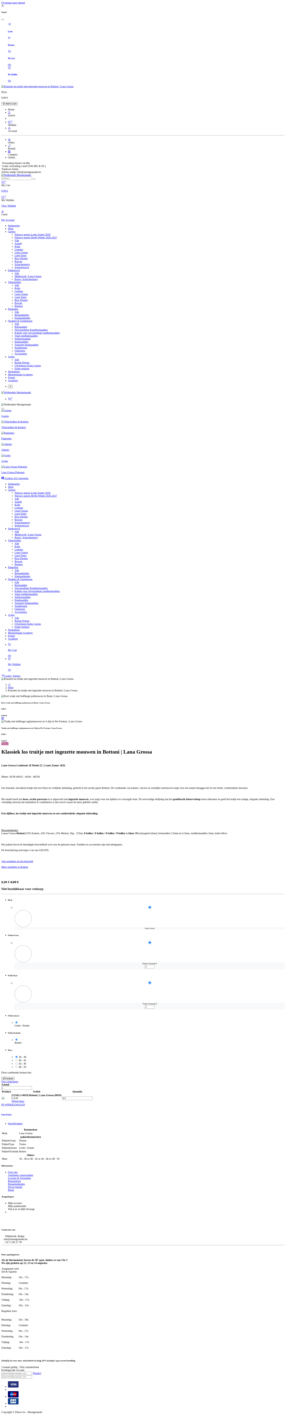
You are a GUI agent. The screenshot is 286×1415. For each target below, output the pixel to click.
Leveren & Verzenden (19, 1178)
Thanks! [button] (37, 1373)
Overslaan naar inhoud (13, 2)
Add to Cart (10, 103)
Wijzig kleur (18, 1101)
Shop (10, 687)
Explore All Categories (16, 478)
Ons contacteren (9, 1081)
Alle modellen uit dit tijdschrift (17, 861)
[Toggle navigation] (10, 386)
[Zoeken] (34, 179)
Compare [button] (9, 1078)
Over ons (13, 1172)
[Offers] (9, 139)
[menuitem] (14, 225)
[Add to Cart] (15, 969)
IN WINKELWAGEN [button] (13, 1104)
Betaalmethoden (16, 1184)
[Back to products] (2, 718)
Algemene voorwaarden (20, 1175)
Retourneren (14, 1181)
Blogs (11, 1190)
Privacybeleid (15, 1187)
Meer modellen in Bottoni (14, 867)
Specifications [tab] (15, 1123)
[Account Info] (9, 128)
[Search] (9, 112)
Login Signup (12, 675)
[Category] (9, 151)
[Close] (2, 19)
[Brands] (9, 145)
